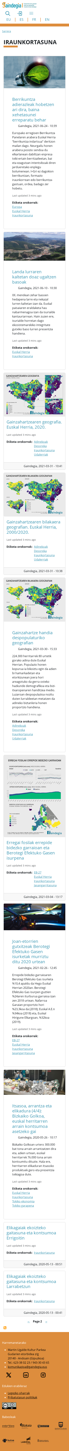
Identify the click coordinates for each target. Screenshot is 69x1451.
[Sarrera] (20, 5)
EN (47, 19)
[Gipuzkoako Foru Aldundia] (61, 1426)
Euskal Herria (21, 211)
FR (34, 19)
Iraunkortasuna (22, 215)
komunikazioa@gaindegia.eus (27, 1367)
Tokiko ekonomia (23, 1201)
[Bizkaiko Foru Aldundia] (26, 1426)
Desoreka (40, 446)
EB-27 (37, 872)
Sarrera (6, 31)
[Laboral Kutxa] (26, 1440)
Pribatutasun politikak (22, 1397)
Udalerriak (41, 455)
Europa (17, 207)
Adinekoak (41, 442)
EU (8, 19)
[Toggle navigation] (31, 13)
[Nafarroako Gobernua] (43, 1440)
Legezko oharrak (19, 1393)
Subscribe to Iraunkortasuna (5, 1327)
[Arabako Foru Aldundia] (8, 1426)
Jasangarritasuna (45, 885)
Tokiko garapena (23, 1206)
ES (21, 19)
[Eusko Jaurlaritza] (43, 1426)
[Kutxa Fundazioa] (8, 1440)
